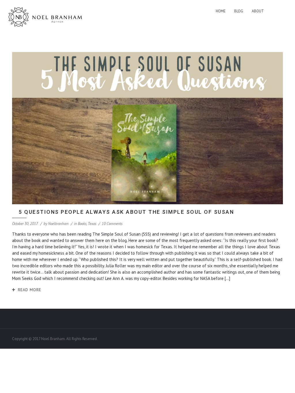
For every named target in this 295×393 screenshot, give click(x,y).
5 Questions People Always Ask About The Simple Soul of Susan (126, 212)
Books (82, 223)
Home (221, 11)
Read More (29, 289)
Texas (92, 223)
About (258, 11)
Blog (238, 11)
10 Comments (112, 223)
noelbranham (58, 223)
